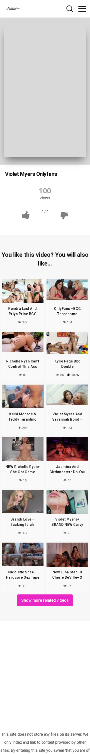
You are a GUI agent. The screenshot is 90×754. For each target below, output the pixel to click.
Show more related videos (45, 600)
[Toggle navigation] (82, 9)
